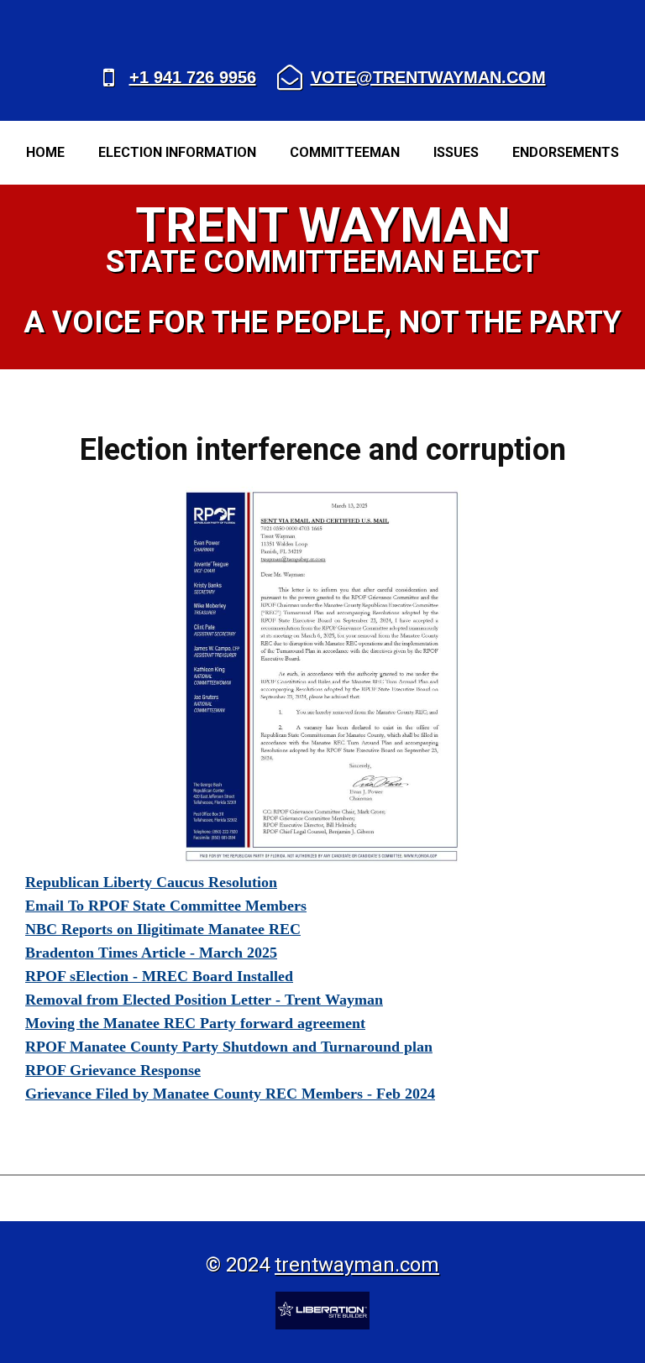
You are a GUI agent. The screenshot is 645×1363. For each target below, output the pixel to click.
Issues (456, 152)
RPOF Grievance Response (113, 1070)
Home (45, 152)
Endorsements (565, 152)
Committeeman (345, 152)
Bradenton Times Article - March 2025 (151, 952)
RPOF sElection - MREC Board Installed (159, 976)
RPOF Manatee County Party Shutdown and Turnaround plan (229, 1046)
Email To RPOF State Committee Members (166, 905)
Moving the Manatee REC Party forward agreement (195, 1023)
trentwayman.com (357, 1265)
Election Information (177, 152)
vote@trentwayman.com (428, 77)
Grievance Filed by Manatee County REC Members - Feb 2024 (230, 1093)
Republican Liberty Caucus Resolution (151, 882)
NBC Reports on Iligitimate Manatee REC (163, 929)
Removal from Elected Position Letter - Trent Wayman (204, 999)
